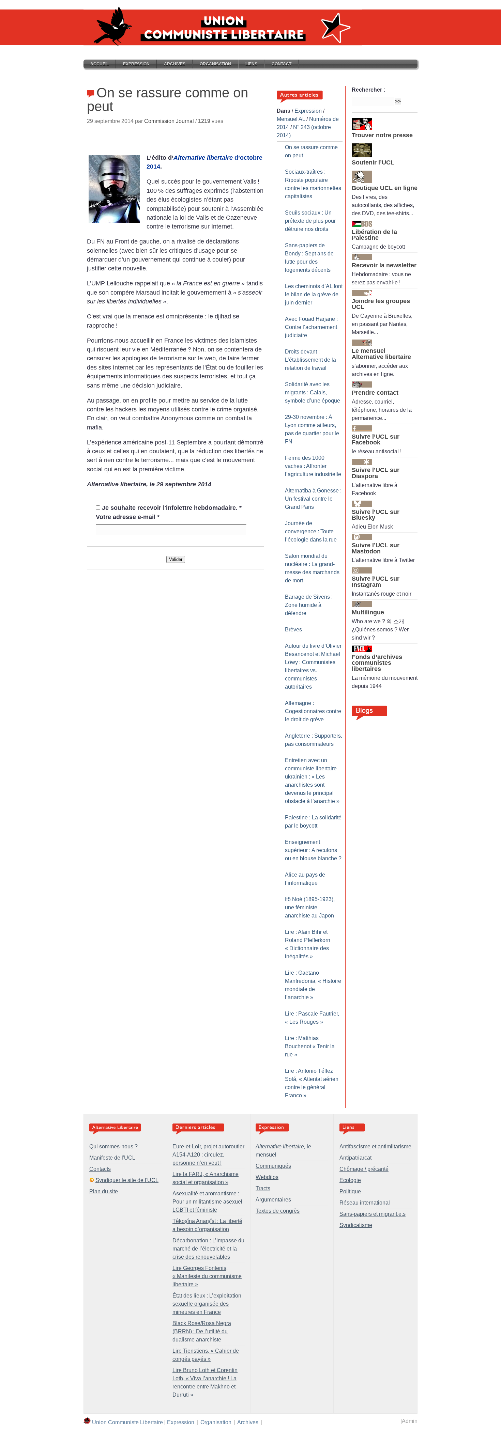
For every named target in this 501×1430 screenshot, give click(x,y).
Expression (136, 64)
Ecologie (350, 1180)
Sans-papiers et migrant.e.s (372, 1214)
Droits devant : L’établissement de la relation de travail (310, 360)
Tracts (263, 1188)
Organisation (215, 64)
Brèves (293, 629)
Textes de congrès (278, 1211)
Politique (350, 1191)
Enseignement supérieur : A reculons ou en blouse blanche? (313, 850)
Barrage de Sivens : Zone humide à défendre (309, 605)
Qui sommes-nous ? (113, 1146)
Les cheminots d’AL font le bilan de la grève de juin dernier (314, 294)
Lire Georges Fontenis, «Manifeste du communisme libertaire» (207, 1276)
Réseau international (364, 1203)
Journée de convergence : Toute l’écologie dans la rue (311, 531)
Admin (410, 1421)
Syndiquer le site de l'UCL (126, 1180)
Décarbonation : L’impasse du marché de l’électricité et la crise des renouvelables (208, 1249)
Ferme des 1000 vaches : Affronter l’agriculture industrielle (313, 466)
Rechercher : (368, 90)
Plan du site (103, 1191)
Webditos (267, 1177)
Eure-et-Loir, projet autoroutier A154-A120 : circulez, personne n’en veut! (208, 1155)
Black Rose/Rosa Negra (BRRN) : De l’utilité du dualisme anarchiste (201, 1331)
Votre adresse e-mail (128, 517)
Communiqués (273, 1166)
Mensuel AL (291, 119)
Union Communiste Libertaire (127, 1422)
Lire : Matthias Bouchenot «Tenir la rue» (310, 1046)
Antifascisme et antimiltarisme (375, 1146)
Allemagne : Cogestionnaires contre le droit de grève (313, 711)
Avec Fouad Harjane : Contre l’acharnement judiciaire (311, 327)
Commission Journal (169, 121)
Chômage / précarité (364, 1169)
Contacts (100, 1169)
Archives (174, 64)
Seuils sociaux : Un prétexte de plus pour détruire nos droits (310, 221)
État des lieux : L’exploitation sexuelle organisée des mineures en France (206, 1304)
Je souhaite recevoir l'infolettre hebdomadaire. (172, 507)
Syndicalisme (355, 1225)
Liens (251, 64)
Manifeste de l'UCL (112, 1158)
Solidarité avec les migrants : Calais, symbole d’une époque (312, 392)
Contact (281, 64)
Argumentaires (273, 1200)
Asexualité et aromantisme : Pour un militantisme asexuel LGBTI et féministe (207, 1202)
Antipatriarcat (355, 1158)
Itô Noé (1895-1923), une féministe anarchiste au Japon (310, 907)
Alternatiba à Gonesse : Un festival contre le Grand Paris (313, 499)
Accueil (99, 64)
